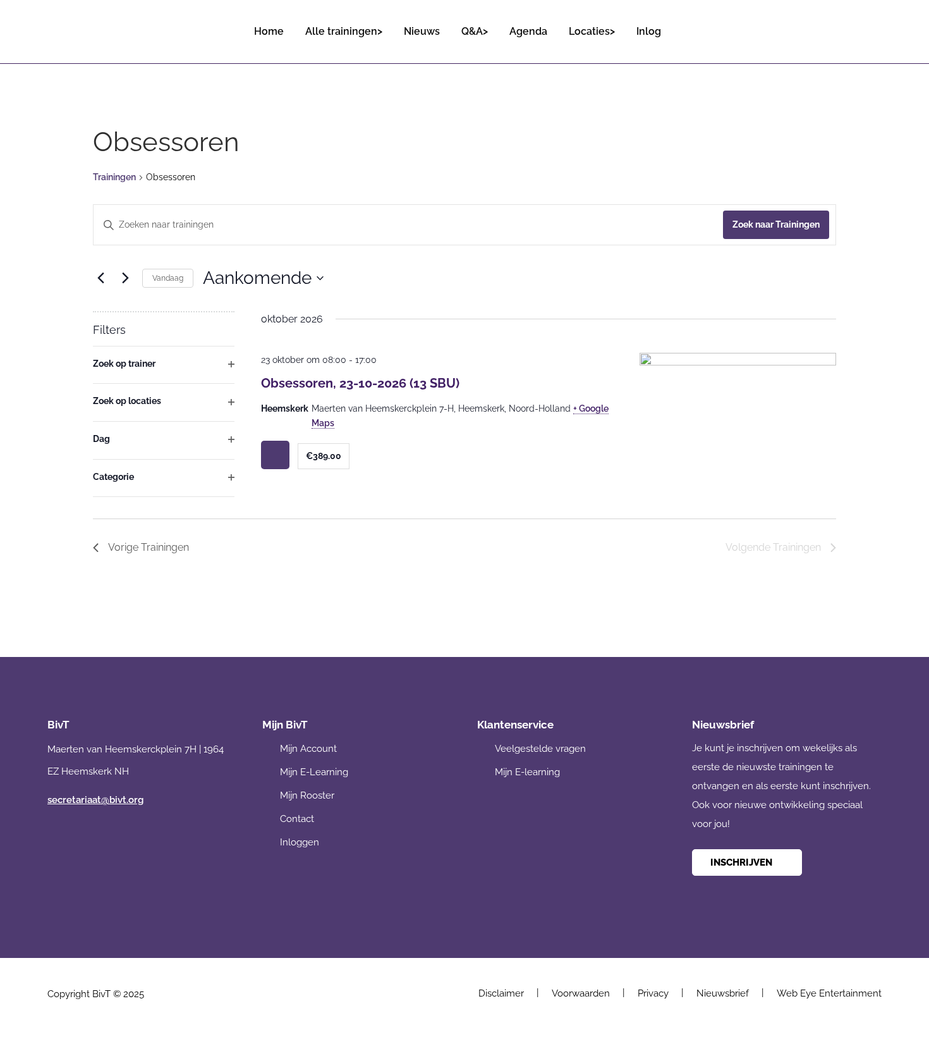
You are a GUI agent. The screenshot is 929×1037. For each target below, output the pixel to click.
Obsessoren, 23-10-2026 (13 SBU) (360, 383)
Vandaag (167, 278)
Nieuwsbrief (722, 993)
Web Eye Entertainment (829, 993)
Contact (297, 819)
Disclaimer (501, 993)
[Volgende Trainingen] (125, 278)
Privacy (653, 993)
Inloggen (299, 842)
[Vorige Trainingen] (100, 278)
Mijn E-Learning (314, 772)
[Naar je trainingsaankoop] (870, 25)
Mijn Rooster (307, 795)
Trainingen (114, 177)
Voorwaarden (581, 993)
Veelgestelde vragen (540, 748)
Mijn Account (308, 748)
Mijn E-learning (527, 772)
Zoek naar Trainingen (776, 224)
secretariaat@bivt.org (95, 800)
